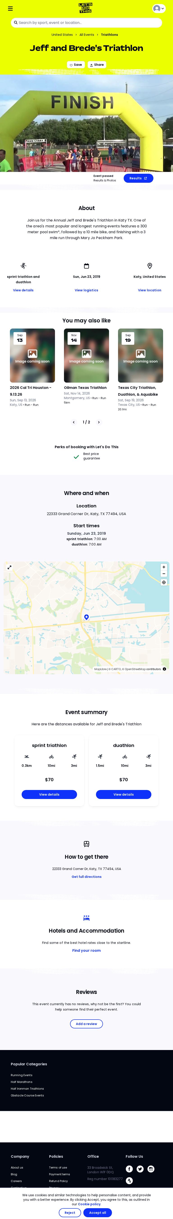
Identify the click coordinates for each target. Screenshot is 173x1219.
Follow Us (134, 1156)
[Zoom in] (164, 567)
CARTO (116, 669)
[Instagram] (152, 1173)
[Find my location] (164, 582)
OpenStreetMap (135, 669)
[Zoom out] (164, 573)
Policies (56, 1156)
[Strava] (131, 1185)
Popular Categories (29, 1064)
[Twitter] (142, 1173)
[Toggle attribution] (164, 669)
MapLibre (100, 669)
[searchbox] (86, 23)
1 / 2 (86, 422)
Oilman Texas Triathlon (85, 387)
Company (20, 1156)
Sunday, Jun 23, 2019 (86, 533)
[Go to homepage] (86, 8)
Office (93, 1156)
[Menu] (33, 8)
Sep (20, 335)
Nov (74, 335)
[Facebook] (131, 1173)
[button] (86, 618)
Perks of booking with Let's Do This (86, 447)
